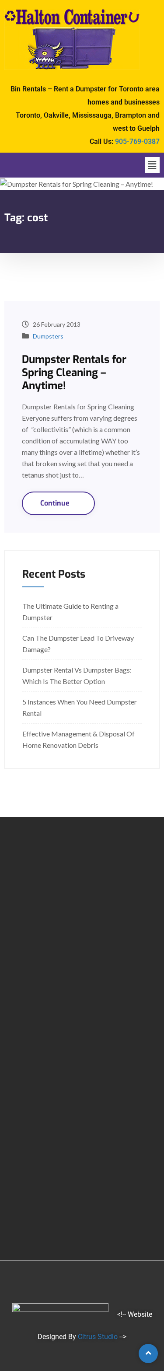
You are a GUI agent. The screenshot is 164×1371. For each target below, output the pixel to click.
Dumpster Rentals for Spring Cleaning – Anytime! (74, 372)
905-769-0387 (137, 141)
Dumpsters (48, 336)
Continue (55, 503)
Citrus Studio (98, 1337)
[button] (152, 165)
